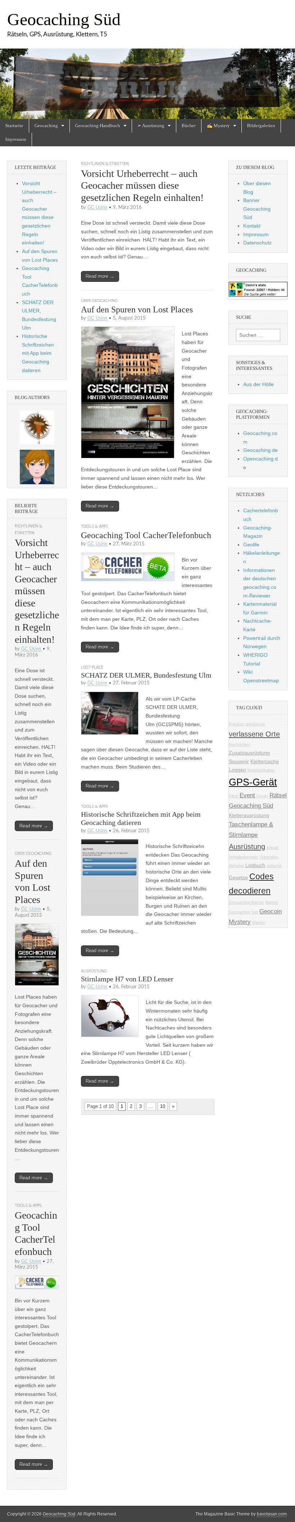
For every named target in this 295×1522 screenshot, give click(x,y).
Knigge (272, 847)
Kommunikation (261, 770)
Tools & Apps (94, 526)
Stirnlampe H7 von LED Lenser (127, 979)
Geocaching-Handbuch (97, 125)
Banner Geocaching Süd (257, 208)
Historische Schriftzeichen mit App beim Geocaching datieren (38, 353)
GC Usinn (97, 207)
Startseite (14, 125)
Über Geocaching (99, 301)
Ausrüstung (94, 971)
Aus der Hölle (258, 384)
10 (162, 1106)
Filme (233, 796)
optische (274, 865)
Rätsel (278, 795)
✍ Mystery (218, 125)
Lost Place (92, 667)
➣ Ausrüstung (150, 125)
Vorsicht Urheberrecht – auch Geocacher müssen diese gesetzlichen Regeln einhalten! (142, 185)
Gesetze (238, 877)
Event (247, 795)
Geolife (251, 544)
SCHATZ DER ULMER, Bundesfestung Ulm (146, 675)
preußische (255, 724)
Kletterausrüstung (249, 815)
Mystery (240, 921)
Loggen (237, 770)
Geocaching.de (260, 450)
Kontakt (251, 226)
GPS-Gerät (253, 782)
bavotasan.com (272, 1514)
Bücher (189, 125)
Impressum (15, 139)
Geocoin (270, 911)
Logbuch (255, 865)
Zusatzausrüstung (249, 753)
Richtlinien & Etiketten (105, 164)
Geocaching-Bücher (246, 902)
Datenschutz (257, 243)
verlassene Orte (254, 734)
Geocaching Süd (64, 19)
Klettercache (264, 761)
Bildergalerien (261, 125)
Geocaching (46, 125)
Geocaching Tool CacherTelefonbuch (146, 535)
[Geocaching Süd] (147, 59)
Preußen (236, 724)
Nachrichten (239, 744)
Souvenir (239, 761)
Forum (262, 796)
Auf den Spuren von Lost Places (137, 309)
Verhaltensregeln (243, 857)
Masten (258, 922)
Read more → (100, 276)
